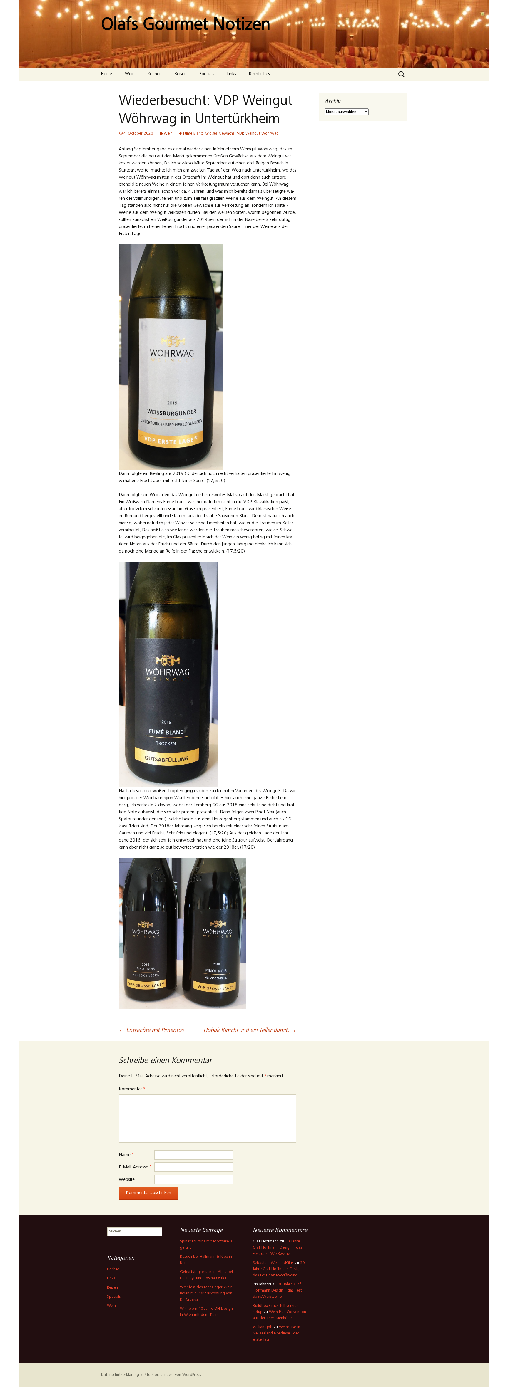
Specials (207, 74)
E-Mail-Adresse (135, 1167)
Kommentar (132, 1089)
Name (126, 1155)
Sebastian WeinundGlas (273, 1263)
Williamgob (263, 1327)
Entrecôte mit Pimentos (151, 1031)
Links (231, 74)
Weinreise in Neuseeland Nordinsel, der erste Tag (276, 1333)
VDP (240, 134)
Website (127, 1179)
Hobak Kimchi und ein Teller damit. (249, 1031)
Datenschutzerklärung (120, 1375)
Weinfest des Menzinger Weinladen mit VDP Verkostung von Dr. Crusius (207, 1293)
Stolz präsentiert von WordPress (173, 1375)
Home (106, 74)
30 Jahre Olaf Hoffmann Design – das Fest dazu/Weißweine (277, 1248)
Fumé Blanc (193, 134)
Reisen (181, 74)
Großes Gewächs (220, 134)
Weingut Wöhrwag (262, 134)
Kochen (155, 74)
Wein (130, 74)
